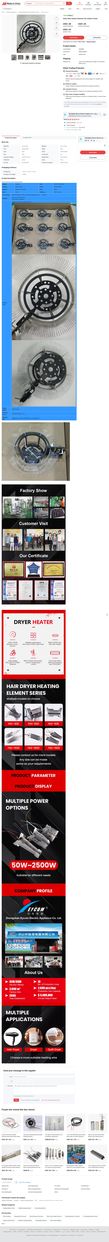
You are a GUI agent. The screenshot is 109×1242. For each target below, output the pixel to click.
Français (32, 1231)
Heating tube (5, 1186)
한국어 (68, 1231)
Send (16, 1100)
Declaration (72, 1235)
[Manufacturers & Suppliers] (11, 3)
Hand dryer (5, 1189)
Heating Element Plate (9, 1208)
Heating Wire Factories (20, 1216)
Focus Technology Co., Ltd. (43, 1235)
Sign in (105, 4)
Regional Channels (74, 1229)
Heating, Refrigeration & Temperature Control (29, 12)
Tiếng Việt (93, 1231)
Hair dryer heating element (35, 1192)
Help (78, 9)
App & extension (87, 9)
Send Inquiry (74, 37)
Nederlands (57, 1231)
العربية (63, 1231)
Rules (106, 9)
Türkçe (87, 1231)
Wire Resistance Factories (36, 1216)
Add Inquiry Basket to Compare (31, 63)
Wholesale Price (57, 1229)
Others (56, 1192)
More (3, 1223)
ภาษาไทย (82, 1231)
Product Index (84, 1229)
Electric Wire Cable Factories (54, 1216)
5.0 (86, 140)
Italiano (46, 1231)
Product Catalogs (25, 1182)
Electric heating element (34, 1189)
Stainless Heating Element (25, 1220)
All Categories (7, 9)
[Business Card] (105, 145)
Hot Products (13, 1229)
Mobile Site (91, 1229)
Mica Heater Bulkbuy (55, 1220)
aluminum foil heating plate (61, 1189)
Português (26, 1231)
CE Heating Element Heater (90, 1216)
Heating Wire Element (41, 1220)
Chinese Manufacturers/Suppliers (34, 1229)
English (14, 1231)
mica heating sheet (33, 1186)
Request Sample (91, 41)
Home (3, 12)
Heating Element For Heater (72, 1216)
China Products (21, 1229)
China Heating (7, 1216)
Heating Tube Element (9, 1220)
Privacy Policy (80, 1235)
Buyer (69, 9)
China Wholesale (47, 1229)
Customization (85, 1186)
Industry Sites (65, 1229)
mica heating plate (6, 1192)
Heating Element (45, 12)
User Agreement (64, 1235)
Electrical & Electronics (11, 12)
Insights (97, 1229)
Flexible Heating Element (24, 1208)
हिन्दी (77, 1231)
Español (20, 1231)
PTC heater (57, 1186)
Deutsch (51, 1231)
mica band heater (85, 1189)
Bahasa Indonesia (102, 1231)
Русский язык (39, 1231)
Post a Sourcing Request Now (51, 1100)
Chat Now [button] (98, 37)
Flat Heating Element (40, 1208)
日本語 (73, 1231)
